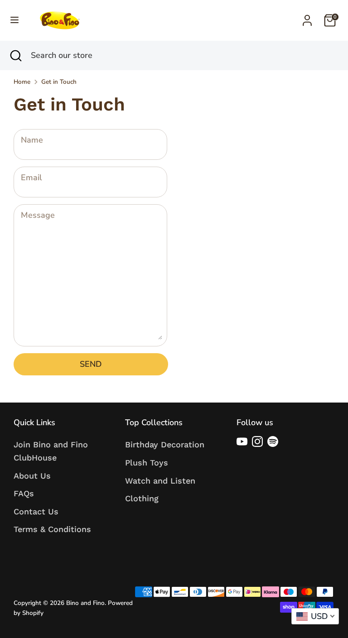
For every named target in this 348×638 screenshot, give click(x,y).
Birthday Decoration (164, 444)
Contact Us (36, 511)
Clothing (142, 498)
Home (22, 81)
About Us (32, 475)
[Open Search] (15, 55)
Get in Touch (59, 81)
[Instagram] (257, 441)
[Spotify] (272, 441)
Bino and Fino (85, 603)
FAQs (24, 493)
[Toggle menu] (14, 20)
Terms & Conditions (52, 529)
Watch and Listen (160, 480)
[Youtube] (242, 441)
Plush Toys (146, 462)
